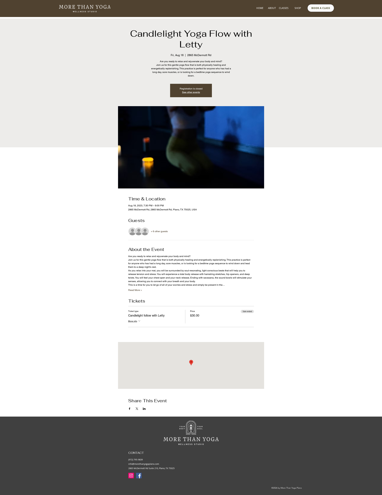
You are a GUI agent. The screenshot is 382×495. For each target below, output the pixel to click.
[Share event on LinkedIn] (144, 408)
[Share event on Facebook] (129, 408)
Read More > (135, 290)
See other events (191, 92)
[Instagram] (131, 475)
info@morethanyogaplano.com (143, 463)
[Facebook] (139, 475)
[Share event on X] (136, 408)
